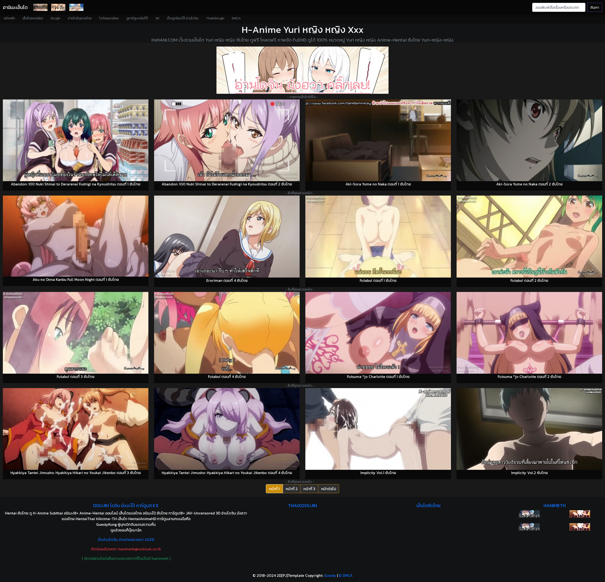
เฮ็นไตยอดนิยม (32, 18)
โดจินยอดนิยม (109, 18)
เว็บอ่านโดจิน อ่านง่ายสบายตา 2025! (126, 539)
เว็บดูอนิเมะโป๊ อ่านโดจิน (182, 18)
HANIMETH (555, 505)
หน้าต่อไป (328, 489)
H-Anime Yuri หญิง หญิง (294, 29)
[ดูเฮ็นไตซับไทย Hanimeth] (579, 514)
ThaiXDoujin (215, 18)
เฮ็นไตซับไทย (428, 505)
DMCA (236, 18)
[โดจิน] (40, 7)
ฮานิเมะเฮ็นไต (15, 7)
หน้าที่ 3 (309, 489)
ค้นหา (594, 7)
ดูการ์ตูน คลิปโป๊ (137, 18)
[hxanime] (579, 527)
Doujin (55, 18)
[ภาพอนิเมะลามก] (76, 7)
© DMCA (346, 575)
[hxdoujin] (529, 527)
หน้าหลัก (9, 18)
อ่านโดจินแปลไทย (80, 18)
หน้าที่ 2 (292, 489)
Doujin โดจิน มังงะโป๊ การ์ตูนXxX (126, 505)
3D (157, 18)
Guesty (330, 575)
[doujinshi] (58, 7)
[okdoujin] (529, 514)
